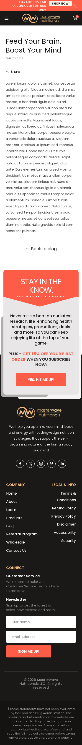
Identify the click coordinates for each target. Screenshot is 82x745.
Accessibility (65, 532)
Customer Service (23, 576)
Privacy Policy (63, 516)
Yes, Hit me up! (41, 380)
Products (14, 518)
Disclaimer (66, 524)
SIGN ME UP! (28, 651)
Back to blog (44, 249)
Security (68, 540)
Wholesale (15, 542)
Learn (11, 509)
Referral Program (22, 534)
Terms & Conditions (66, 497)
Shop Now (60, 3)
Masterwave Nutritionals (39, 681)
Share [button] (15, 71)
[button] (6, 18)
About (11, 501)
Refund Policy (64, 508)
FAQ (10, 526)
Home (11, 493)
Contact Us (16, 550)
